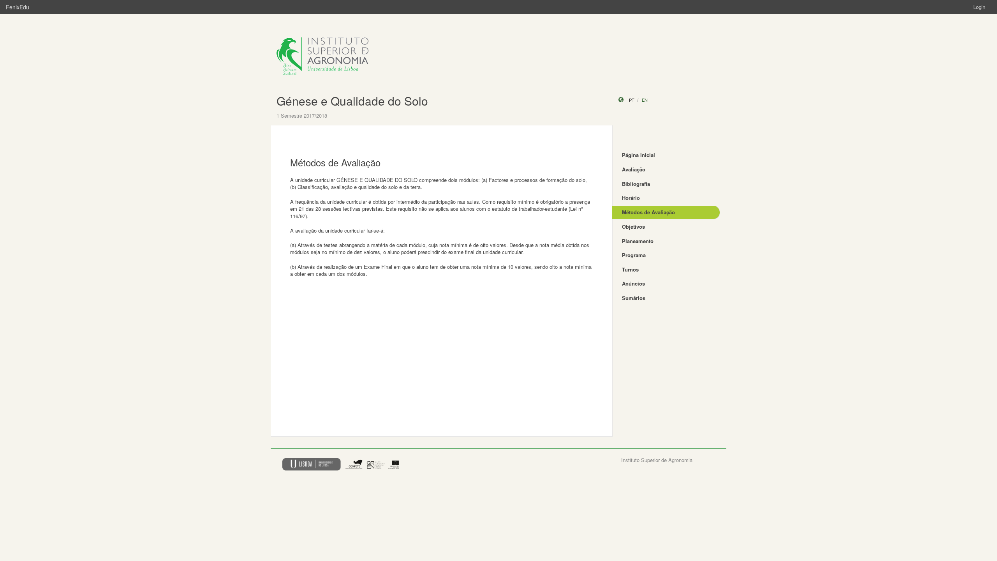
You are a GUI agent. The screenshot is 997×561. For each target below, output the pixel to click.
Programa (634, 255)
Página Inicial (638, 155)
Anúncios (633, 283)
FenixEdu (17, 7)
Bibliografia (636, 183)
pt (631, 100)
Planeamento (638, 241)
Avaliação (633, 169)
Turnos (630, 269)
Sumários (633, 298)
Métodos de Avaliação (648, 212)
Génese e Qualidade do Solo (352, 100)
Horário (631, 197)
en (645, 100)
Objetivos (633, 226)
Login (979, 7)
